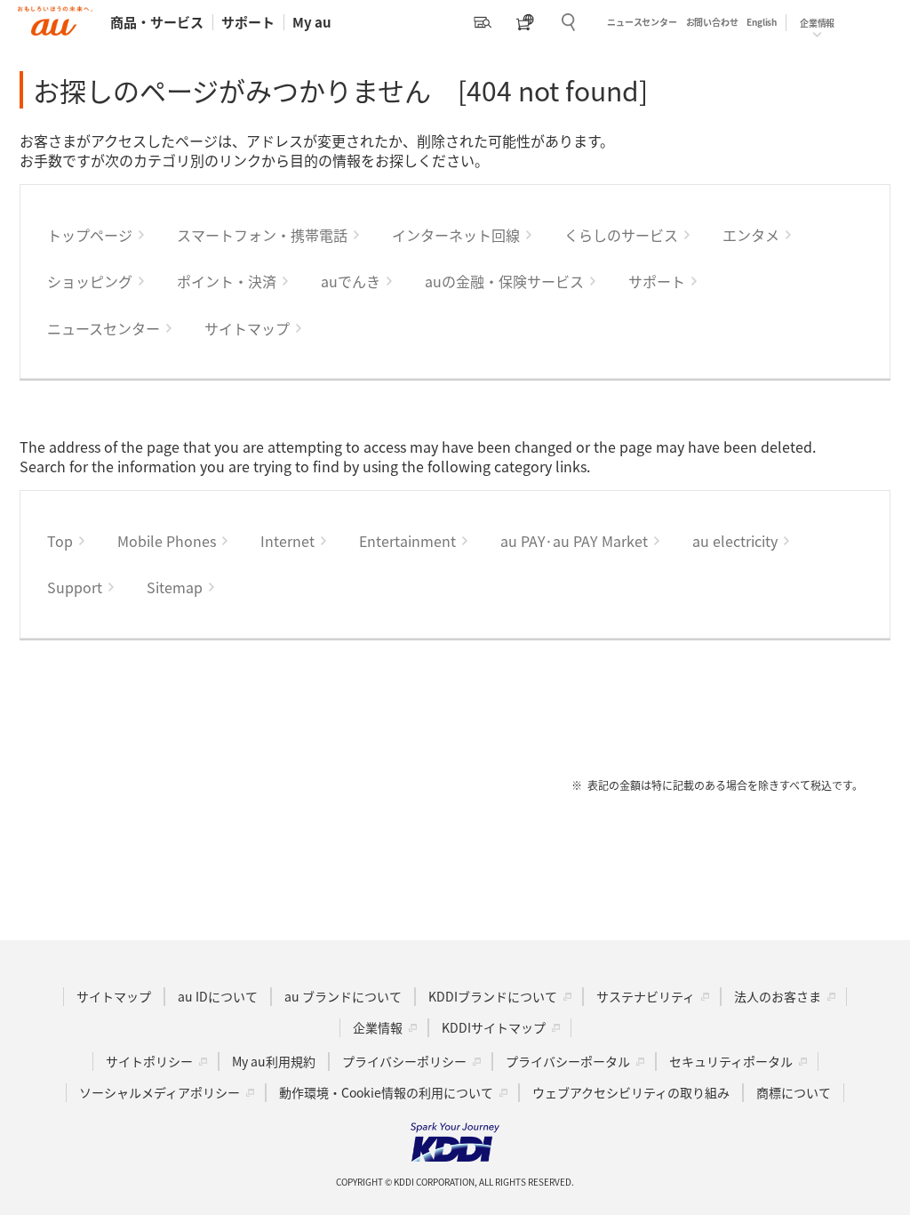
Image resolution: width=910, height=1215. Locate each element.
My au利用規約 (273, 1061)
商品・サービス (157, 21)
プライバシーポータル (568, 1061)
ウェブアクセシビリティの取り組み (631, 1092)
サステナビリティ (645, 996)
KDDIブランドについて (492, 996)
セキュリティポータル (731, 1061)
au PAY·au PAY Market (574, 541)
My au (311, 21)
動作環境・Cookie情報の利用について (386, 1092)
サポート (248, 21)
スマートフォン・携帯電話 (262, 235)
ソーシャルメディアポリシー (159, 1092)
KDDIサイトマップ (494, 1027)
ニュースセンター (641, 21)
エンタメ (750, 235)
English (761, 21)
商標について (793, 1092)
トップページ (89, 235)
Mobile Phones (166, 541)
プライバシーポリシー (404, 1061)
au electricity (735, 541)
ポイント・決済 (226, 281)
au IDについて (218, 996)
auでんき (350, 281)
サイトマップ (247, 328)
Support (74, 587)
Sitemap (175, 587)
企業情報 (378, 1027)
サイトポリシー (149, 1061)
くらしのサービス (621, 235)
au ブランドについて (343, 996)
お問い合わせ (712, 21)
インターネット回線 (456, 235)
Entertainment (407, 541)
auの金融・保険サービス (504, 281)
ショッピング (89, 281)
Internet (287, 541)
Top (60, 541)
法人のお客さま (777, 996)
